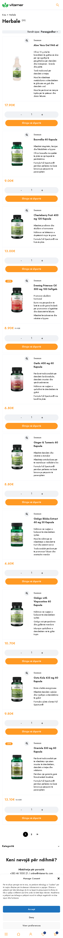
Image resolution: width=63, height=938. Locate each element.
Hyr (31, 934)
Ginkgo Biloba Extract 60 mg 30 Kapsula (46, 520)
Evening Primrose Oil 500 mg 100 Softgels (45, 287)
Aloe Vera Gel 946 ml (46, 45)
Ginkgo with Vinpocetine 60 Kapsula (42, 601)
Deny (31, 917)
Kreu (4, 14)
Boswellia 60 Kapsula (45, 139)
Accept (31, 909)
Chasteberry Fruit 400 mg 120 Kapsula (46, 217)
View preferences (32, 925)
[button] (58, 878)
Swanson (37, 40)
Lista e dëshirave (44, 933)
